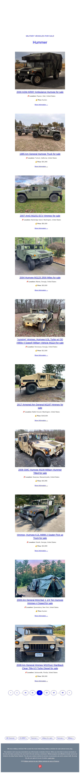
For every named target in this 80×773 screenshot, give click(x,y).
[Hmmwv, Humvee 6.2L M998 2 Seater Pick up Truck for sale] (40, 531)
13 (47, 692)
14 (54, 692)
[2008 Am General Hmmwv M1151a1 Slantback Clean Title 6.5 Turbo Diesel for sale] (40, 662)
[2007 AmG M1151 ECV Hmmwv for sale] (40, 212)
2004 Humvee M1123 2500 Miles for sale (40, 277)
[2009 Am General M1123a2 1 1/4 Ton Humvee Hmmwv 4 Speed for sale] (40, 597)
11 (32, 692)
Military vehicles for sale (40, 36)
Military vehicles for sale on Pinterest (48, 761)
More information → (41, 104)
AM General (10, 738)
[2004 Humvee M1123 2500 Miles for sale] (40, 274)
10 (25, 692)
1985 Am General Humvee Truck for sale (40, 154)
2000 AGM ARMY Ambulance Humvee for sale (40, 92)
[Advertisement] (40, 15)
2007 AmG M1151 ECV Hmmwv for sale (40, 215)
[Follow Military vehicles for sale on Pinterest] (40, 767)
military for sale (47, 738)
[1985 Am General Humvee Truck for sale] (40, 151)
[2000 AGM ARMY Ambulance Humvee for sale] (40, 89)
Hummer (40, 42)
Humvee (60, 738)
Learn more (51, 758)
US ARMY (22, 738)
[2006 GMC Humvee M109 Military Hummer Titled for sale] (40, 466)
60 (63, 692)
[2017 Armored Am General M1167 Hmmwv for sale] (40, 401)
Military (70, 738)
